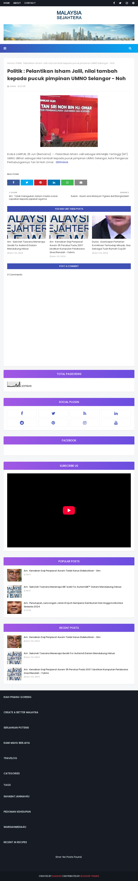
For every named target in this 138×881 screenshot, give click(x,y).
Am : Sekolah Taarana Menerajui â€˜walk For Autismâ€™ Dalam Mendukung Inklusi (72, 587)
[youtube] (116, 422)
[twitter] (120, 3)
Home (7, 2)
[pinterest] (132, 3)
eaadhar (57, 876)
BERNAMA (62, 162)
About (17, 2)
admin (12, 86)
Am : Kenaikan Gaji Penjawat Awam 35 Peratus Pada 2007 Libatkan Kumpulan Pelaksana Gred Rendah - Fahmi (67, 247)
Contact (30, 2)
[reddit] (22, 422)
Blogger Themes (89, 876)
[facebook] (114, 3)
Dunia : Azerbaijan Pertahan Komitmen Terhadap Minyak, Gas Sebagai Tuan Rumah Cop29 (111, 245)
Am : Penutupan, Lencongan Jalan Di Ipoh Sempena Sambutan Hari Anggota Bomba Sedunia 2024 (73, 604)
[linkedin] (116, 413)
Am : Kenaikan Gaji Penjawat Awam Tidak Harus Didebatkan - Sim (62, 570)
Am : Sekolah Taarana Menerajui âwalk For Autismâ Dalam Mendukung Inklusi (26, 245)
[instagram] (127, 3)
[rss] (85, 413)
